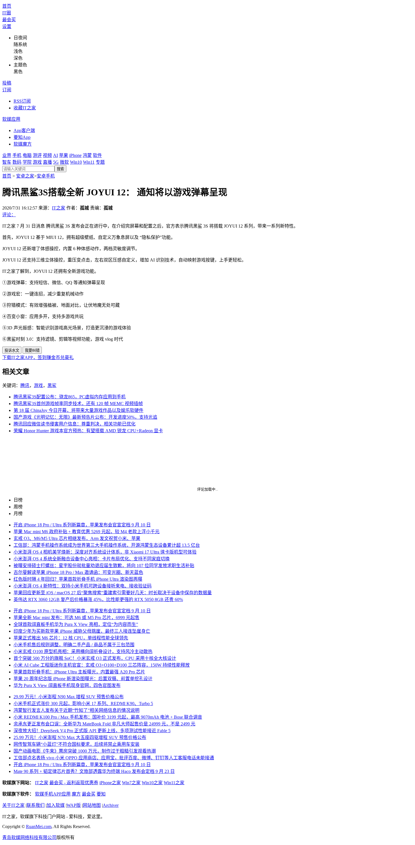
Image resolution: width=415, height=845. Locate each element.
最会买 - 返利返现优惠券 (73, 782)
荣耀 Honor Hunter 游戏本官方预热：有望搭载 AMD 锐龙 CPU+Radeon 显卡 (88, 430)
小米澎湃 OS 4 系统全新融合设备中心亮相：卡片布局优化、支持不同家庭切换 (92, 558)
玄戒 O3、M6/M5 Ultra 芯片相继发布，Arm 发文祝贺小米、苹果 (77, 538)
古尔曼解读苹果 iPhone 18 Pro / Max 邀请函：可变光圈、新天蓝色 (78, 572)
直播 (47, 162)
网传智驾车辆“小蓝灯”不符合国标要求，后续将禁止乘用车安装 (76, 744)
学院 (27, 162)
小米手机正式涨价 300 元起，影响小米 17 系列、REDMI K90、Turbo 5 (83, 703)
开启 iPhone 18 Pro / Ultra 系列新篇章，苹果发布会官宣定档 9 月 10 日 (82, 524)
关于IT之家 (13, 805)
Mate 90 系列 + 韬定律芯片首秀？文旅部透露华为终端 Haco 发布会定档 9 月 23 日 (94, 771)
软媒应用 (11, 119)
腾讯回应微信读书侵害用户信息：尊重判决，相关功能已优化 (75, 424)
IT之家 (58, 208)
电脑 (27, 155)
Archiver (111, 805)
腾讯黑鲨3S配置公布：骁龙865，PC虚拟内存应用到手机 (70, 396)
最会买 (9, 19)
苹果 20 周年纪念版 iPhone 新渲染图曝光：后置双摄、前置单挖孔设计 (83, 678)
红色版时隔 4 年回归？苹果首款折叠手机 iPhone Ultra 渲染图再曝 (78, 579)
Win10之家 (152, 782)
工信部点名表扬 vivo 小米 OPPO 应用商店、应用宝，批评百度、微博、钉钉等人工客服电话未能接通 (114, 757)
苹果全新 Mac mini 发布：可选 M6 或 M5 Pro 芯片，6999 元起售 (76, 617)
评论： (9, 214)
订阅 (6, 89)
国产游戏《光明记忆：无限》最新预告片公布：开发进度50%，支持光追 (85, 417)
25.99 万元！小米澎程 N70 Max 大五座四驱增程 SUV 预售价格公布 (80, 737)
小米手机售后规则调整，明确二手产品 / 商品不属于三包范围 (74, 644)
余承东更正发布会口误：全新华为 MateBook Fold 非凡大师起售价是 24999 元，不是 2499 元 (104, 723)
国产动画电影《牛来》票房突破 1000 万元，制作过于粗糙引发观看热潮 (85, 751)
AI (55, 155)
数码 (16, 162)
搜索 (60, 169)
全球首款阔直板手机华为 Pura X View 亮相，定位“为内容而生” (76, 624)
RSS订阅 (22, 101)
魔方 (76, 794)
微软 (64, 162)
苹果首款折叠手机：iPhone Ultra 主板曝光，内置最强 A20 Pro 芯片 (79, 671)
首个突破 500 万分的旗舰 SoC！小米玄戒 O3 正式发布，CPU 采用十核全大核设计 (95, 658)
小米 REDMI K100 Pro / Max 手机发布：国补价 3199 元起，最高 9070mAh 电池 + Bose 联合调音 (108, 717)
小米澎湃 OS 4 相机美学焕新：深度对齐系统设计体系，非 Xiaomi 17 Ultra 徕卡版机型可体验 (105, 552)
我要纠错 (32, 350)
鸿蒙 (87, 155)
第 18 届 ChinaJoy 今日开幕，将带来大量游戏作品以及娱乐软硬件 (78, 410)
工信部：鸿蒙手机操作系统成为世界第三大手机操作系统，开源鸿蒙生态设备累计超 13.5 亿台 (107, 545)
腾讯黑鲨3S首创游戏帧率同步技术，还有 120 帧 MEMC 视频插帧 (78, 403)
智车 (6, 162)
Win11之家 (174, 782)
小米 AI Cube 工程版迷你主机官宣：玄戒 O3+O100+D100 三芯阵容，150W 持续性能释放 (102, 665)
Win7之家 (131, 782)
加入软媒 (56, 805)
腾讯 (24, 385)
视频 (47, 155)
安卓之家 (25, 176)
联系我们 (36, 805)
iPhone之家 (110, 782)
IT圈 (6, 12)
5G (56, 162)
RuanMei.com (38, 826)
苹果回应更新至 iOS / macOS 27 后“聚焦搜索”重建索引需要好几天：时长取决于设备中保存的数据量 (113, 592)
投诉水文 (12, 350)
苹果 (63, 155)
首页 (6, 6)
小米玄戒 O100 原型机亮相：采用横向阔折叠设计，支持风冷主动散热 (83, 651)
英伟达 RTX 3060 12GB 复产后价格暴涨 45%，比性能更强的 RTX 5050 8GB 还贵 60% (98, 599)
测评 (37, 155)
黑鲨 (51, 385)
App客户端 (24, 130)
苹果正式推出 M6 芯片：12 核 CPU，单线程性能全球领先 (71, 638)
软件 (97, 155)
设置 (6, 26)
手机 (16, 155)
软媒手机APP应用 (53, 794)
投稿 (6, 83)
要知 (101, 794)
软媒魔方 (23, 144)
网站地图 (92, 805)
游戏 (37, 162)
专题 (100, 162)
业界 (6, 155)
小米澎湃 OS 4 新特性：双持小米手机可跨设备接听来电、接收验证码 (83, 585)
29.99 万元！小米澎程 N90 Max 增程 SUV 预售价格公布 (69, 696)
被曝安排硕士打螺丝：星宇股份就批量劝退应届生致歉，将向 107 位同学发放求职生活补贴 (104, 565)
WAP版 (74, 805)
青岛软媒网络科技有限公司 (29, 837)
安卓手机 (46, 176)
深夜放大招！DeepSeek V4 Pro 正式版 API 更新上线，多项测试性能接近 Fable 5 (92, 730)
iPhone (75, 155)
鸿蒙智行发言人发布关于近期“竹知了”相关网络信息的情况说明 (76, 710)
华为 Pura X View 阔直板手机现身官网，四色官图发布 (67, 685)
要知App (22, 137)
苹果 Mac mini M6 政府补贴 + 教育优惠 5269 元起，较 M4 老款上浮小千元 (87, 531)
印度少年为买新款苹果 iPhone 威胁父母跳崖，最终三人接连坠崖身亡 (82, 631)
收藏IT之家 (25, 107)
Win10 (76, 162)
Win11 (89, 162)
